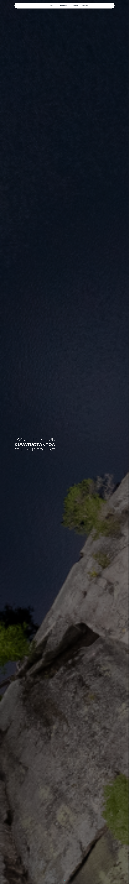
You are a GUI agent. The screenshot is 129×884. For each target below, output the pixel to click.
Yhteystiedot (85, 5)
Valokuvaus (53, 5)
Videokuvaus (63, 5)
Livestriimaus (74, 5)
